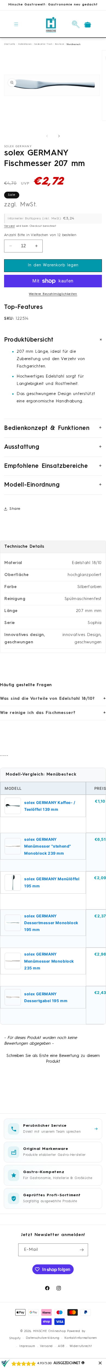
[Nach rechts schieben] (59, 136)
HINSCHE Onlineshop (49, 1331)
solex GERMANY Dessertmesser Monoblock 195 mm (51, 923)
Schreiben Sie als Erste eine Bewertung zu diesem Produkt (53, 1059)
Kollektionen (25, 44)
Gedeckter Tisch (43, 44)
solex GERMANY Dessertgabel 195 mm (45, 997)
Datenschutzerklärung (42, 1338)
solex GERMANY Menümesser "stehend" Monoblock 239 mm (47, 846)
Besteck (59, 44)
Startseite (9, 44)
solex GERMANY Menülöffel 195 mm (51, 882)
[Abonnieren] (82, 1249)
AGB (61, 1346)
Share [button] (15, 509)
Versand (9, 226)
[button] (16, 24)
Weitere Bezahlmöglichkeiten (53, 294)
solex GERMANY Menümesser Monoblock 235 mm (49, 961)
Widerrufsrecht (81, 1346)
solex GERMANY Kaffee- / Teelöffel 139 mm (49, 806)
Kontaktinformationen (80, 1338)
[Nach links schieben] (47, 136)
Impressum (27, 1346)
